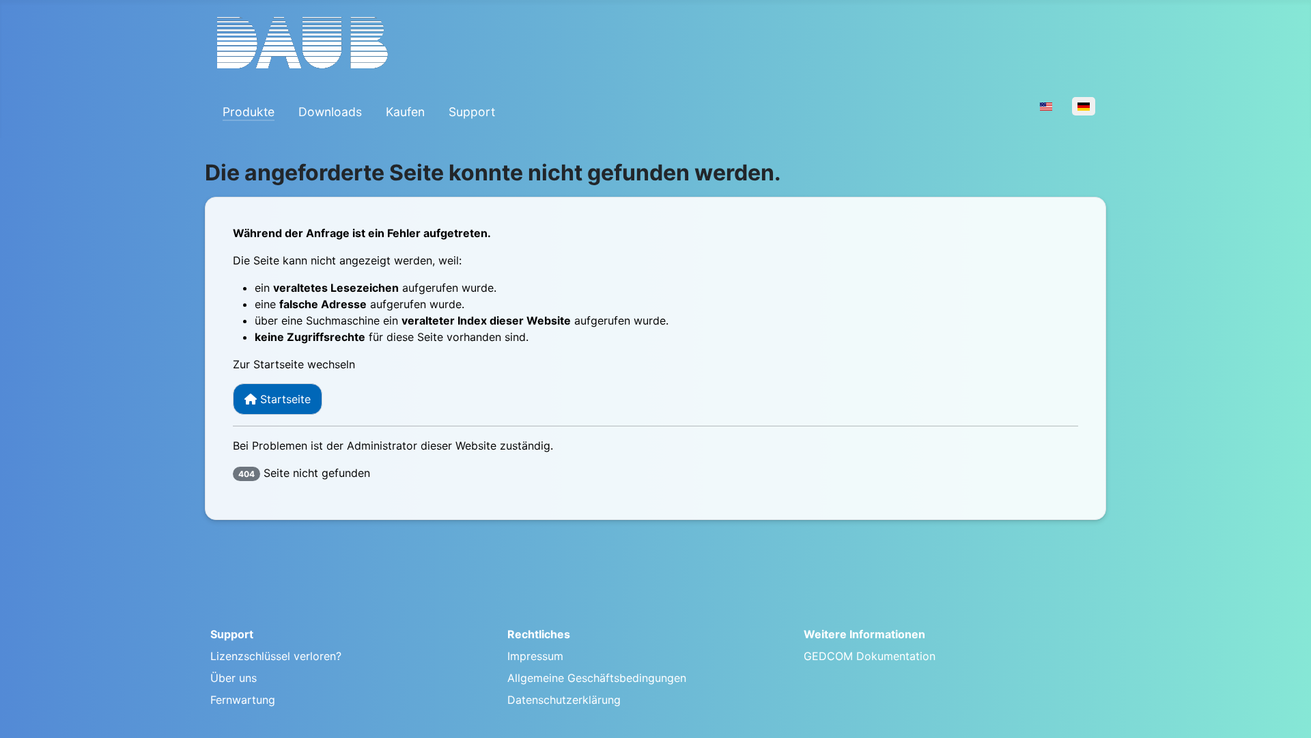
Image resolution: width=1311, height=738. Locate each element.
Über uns (233, 678)
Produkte (248, 112)
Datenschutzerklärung (564, 700)
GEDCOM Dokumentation (869, 656)
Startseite (284, 399)
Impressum (535, 656)
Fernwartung (242, 700)
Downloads (330, 112)
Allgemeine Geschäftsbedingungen (596, 678)
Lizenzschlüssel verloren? (275, 656)
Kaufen (405, 112)
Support (472, 112)
